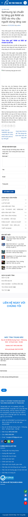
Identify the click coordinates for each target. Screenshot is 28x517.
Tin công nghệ (5, 9)
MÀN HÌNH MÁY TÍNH (8, 212)
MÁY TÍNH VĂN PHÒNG (9, 215)
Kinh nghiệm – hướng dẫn (11, 284)
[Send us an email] (5, 441)
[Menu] (2, 3)
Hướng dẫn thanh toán (8, 453)
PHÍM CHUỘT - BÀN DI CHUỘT (11, 222)
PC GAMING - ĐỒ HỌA (9, 219)
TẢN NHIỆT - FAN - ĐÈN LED (11, 225)
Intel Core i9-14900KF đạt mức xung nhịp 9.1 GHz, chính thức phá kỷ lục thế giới (7, 134)
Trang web (5, 184)
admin (19, 25)
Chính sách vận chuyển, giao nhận (12, 464)
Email (3, 176)
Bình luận (5, 156)
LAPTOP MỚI (6, 203)
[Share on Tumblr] (14, 126)
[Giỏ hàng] (25, 2)
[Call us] (8, 441)
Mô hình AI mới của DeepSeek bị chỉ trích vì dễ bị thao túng (16, 251)
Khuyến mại (6, 281)
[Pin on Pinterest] (11, 126)
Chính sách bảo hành (8, 459)
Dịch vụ (4, 277)
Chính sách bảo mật (8, 461)
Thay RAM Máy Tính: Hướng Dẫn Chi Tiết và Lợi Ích (15, 262)
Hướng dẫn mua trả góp (9, 456)
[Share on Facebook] (3, 126)
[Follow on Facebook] (2, 441)
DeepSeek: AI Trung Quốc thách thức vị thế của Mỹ (16, 256)
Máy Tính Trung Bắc (20, 515)
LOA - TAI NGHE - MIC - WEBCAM (12, 209)
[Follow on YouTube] (12, 441)
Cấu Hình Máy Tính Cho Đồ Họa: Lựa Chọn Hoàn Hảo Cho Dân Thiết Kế (16, 238)
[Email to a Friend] (8, 126)
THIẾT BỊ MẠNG (6, 228)
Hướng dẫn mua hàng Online (10, 450)
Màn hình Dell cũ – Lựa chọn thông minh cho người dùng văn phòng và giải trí (16, 245)
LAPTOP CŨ (5, 200)
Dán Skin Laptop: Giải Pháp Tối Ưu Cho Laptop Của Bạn (16, 267)
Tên (3, 169)
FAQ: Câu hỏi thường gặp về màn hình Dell (14, 470)
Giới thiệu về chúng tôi (8, 472)
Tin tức (4, 290)
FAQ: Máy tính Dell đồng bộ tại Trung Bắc (14, 467)
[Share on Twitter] (5, 126)
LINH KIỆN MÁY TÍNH (8, 206)
